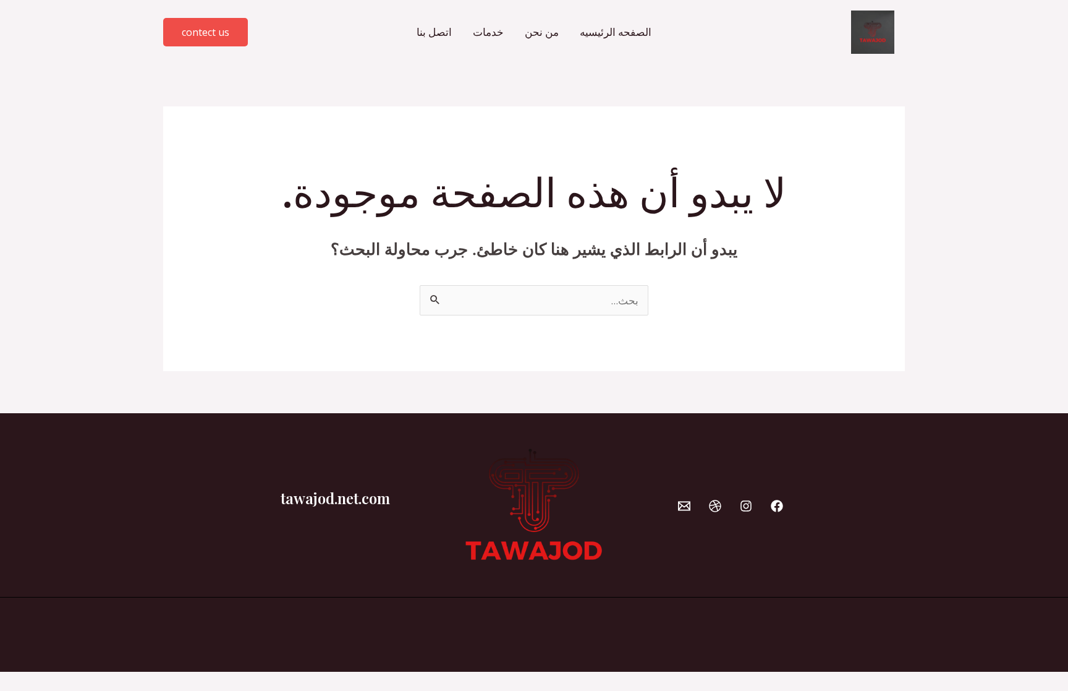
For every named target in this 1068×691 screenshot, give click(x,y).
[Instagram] (746, 506)
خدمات (488, 32)
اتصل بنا (434, 32)
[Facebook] (777, 506)
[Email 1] (684, 506)
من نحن (542, 32)
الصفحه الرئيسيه (615, 32)
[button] (205, 32)
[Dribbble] (715, 506)
